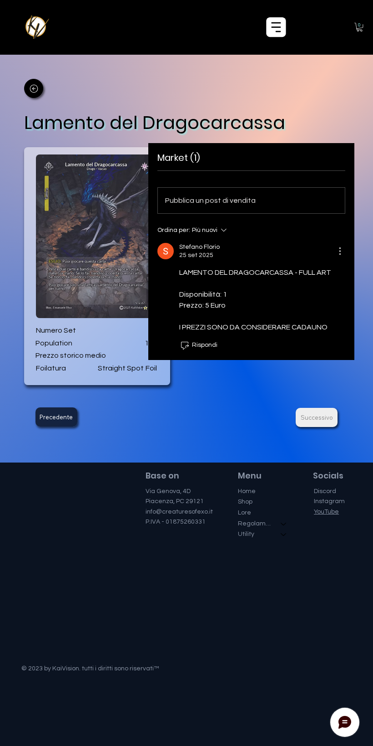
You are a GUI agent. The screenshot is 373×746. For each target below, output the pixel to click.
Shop (245, 502)
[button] (359, 27)
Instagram (329, 501)
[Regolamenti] (283, 524)
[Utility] (283, 534)
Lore (244, 512)
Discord (325, 491)
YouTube (326, 512)
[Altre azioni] (339, 251)
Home (247, 491)
